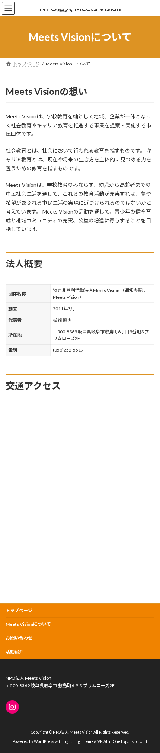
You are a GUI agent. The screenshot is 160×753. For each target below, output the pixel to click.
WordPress (44, 741)
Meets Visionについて (28, 624)
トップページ (19, 610)
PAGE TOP (149, 722)
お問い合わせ (19, 638)
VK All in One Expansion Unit (122, 741)
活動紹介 (14, 651)
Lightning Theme (78, 741)
